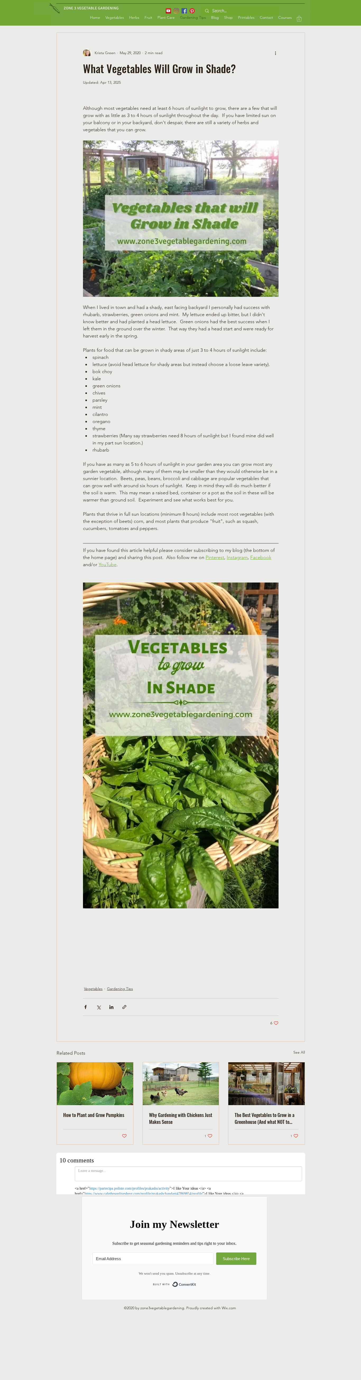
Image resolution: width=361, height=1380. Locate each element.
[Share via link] (124, 1007)
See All (299, 1052)
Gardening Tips (120, 988)
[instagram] (176, 10)
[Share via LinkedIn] (111, 1007)
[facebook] (184, 10)
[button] (299, 18)
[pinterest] (192, 10)
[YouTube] (168, 10)
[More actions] (275, 53)
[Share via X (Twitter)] (98, 1007)
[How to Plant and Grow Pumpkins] (95, 1083)
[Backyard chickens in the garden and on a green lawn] (181, 1083)
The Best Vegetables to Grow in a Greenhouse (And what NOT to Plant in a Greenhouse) (264, 1118)
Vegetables (93, 988)
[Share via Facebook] (85, 1007)
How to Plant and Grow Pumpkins (93, 1114)
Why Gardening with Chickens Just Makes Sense (180, 1118)
